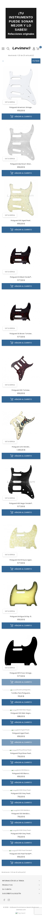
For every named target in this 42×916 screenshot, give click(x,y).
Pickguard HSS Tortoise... (21, 390)
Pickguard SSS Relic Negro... (21, 713)
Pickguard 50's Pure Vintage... (21, 673)
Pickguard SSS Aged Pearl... (21, 220)
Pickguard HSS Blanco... (21, 773)
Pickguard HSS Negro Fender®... (21, 503)
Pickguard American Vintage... (21, 107)
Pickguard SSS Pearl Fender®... (21, 854)
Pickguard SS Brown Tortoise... (21, 333)
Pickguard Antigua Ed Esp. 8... (21, 616)
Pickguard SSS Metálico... (21, 813)
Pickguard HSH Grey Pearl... (21, 833)
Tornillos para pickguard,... (21, 693)
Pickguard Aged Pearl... (21, 733)
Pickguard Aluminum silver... (21, 164)
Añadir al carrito (23, 116)
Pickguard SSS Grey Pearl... (21, 793)
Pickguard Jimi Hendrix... (21, 447)
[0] (37, 49)
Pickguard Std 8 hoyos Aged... (21, 560)
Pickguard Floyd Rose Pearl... (21, 753)
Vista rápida (10, 102)
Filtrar (35, 61)
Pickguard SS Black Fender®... (21, 277)
